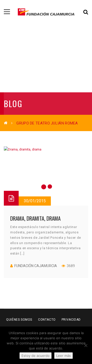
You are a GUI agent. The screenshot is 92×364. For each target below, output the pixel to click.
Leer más (63, 356)
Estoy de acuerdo (35, 356)
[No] (85, 345)
